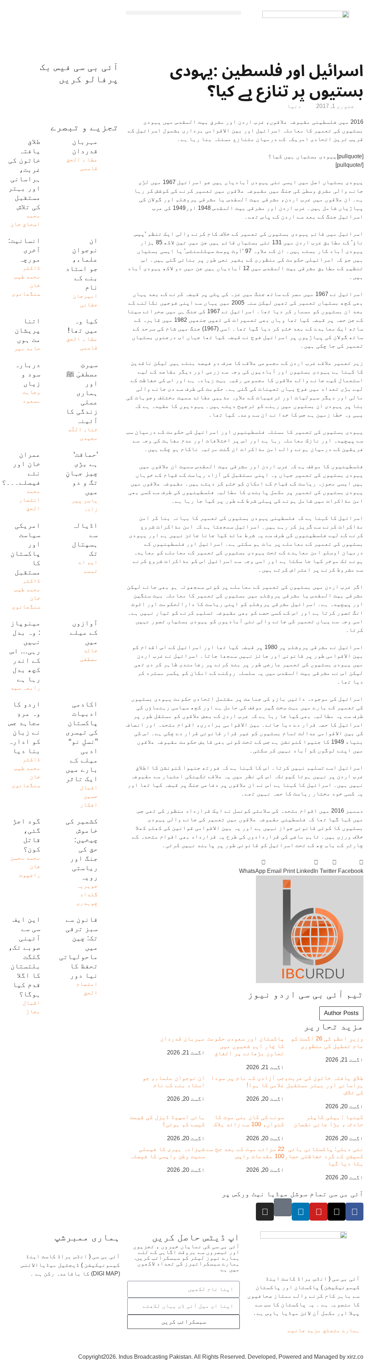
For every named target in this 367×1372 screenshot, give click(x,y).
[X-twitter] (336, 1212)
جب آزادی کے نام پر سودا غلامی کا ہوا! (247, 1082)
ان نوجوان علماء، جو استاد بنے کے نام (173, 1082)
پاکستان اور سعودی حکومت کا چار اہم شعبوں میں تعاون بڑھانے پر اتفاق (245, 1046)
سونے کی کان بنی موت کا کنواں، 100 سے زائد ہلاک (249, 1121)
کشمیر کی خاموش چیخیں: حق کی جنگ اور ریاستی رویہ (82, 849)
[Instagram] (265, 1212)
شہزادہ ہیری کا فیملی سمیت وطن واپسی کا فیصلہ (167, 1153)
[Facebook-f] (354, 1212)
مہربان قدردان (182, 1038)
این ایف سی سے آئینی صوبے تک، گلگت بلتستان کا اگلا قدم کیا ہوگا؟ (24, 956)
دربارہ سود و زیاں (27, 374)
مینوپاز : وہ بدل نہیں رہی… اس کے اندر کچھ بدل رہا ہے (25, 651)
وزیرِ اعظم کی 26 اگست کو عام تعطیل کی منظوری (327, 1042)
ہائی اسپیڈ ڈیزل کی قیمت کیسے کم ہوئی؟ (167, 1121)
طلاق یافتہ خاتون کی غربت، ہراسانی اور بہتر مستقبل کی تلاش (324, 1085)
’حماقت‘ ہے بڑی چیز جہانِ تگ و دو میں (82, 472)
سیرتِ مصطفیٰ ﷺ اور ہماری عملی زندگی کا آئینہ (82, 392)
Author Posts (341, 1013)
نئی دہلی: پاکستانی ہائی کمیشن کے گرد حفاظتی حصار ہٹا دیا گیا (324, 1156)
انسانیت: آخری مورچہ (24, 249)
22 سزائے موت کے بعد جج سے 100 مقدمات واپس (245, 1153)
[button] (183, 13)
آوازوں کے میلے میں (84, 632)
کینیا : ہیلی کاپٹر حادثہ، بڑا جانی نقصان (328, 1121)
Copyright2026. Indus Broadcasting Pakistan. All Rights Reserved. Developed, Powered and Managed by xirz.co (220, 1357)
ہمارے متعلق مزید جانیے (323, 1330)
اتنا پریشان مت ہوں (27, 330)
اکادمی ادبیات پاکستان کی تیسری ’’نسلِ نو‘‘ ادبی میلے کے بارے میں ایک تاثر (82, 741)
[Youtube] (319, 1212)
